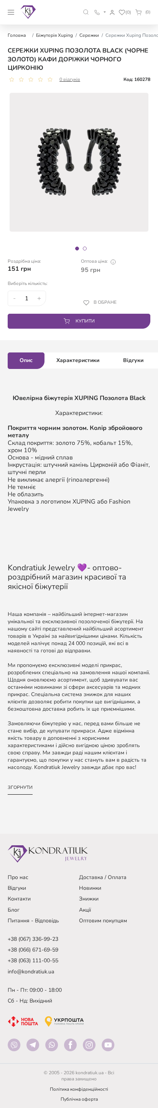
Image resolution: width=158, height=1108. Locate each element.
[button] (86, 12)
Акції (85, 910)
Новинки (90, 888)
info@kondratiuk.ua (31, 971)
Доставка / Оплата (103, 877)
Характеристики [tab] (77, 360)
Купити (85, 321)
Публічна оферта (79, 1099)
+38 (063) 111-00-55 (33, 960)
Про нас (18, 877)
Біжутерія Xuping (54, 35)
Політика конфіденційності (79, 1089)
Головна (17, 35)
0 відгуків (69, 79)
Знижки (89, 898)
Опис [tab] (26, 360)
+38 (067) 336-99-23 (33, 939)
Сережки (89, 35)
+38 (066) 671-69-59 (33, 949)
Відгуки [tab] (133, 360)
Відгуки (17, 888)
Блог (14, 910)
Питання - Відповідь (33, 920)
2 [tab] (85, 248)
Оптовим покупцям (103, 920)
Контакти (19, 898)
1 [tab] (77, 248)
